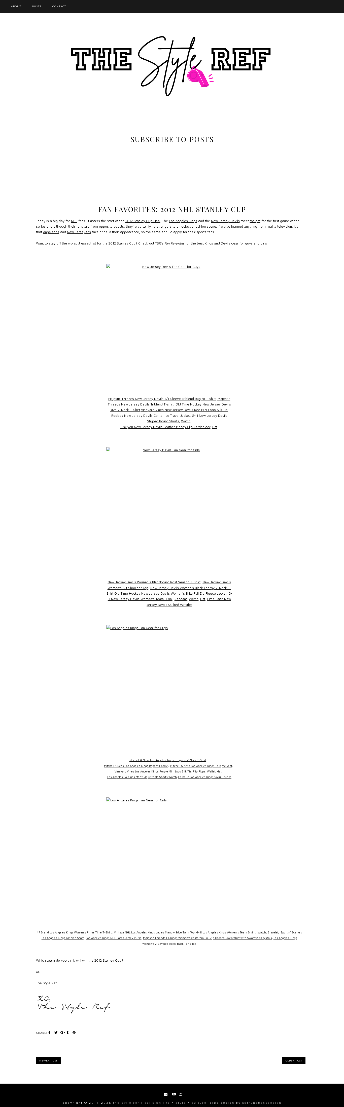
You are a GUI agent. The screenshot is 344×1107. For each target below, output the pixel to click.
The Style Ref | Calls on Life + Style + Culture (160, 1102)
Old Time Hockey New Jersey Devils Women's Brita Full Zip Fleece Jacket (170, 593)
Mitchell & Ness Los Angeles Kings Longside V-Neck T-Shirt (167, 760)
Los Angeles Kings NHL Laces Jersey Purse (114, 937)
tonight (255, 221)
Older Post (294, 1060)
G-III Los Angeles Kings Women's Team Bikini (225, 932)
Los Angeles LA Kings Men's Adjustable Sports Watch (142, 776)
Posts (37, 6)
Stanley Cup (126, 243)
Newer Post (48, 1060)
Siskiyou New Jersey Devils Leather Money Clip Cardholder (165, 427)
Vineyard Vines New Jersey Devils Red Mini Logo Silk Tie (184, 410)
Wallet (211, 771)
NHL (74, 221)
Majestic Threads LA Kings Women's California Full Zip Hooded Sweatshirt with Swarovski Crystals (207, 937)
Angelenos (51, 232)
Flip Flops (199, 771)
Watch (185, 421)
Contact (59, 6)
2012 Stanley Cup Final (142, 221)
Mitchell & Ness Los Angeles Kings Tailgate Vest (201, 765)
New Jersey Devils (225, 221)
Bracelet (272, 932)
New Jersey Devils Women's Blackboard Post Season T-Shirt (154, 582)
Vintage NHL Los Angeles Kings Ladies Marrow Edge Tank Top (154, 932)
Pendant (181, 599)
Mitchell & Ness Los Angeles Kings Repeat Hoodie (136, 765)
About (16, 6)
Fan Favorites (174, 243)
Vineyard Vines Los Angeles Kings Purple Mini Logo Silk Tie (153, 771)
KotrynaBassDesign (262, 1102)
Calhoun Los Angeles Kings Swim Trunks (204, 776)
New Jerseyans (79, 232)
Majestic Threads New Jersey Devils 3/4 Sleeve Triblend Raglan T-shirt (162, 399)
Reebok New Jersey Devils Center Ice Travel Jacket (150, 416)
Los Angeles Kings (183, 221)
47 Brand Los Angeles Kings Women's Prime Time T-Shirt (74, 932)
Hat (214, 427)
